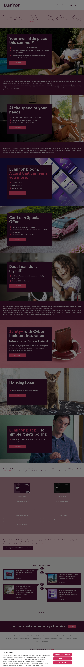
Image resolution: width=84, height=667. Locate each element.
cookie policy (39, 665)
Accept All (62, 662)
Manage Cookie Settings (62, 654)
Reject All (62, 658)
